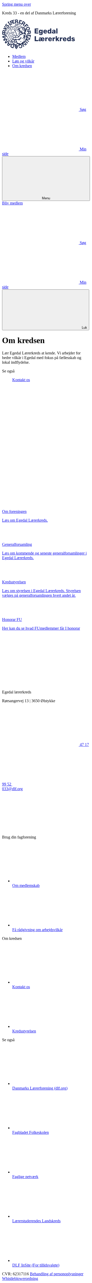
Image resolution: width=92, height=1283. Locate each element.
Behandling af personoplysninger (56, 1274)
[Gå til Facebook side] (40, 828)
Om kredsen (22, 66)
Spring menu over (16, 4)
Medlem (19, 56)
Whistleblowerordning (20, 1278)
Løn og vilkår (23, 61)
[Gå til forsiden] (46, 48)
